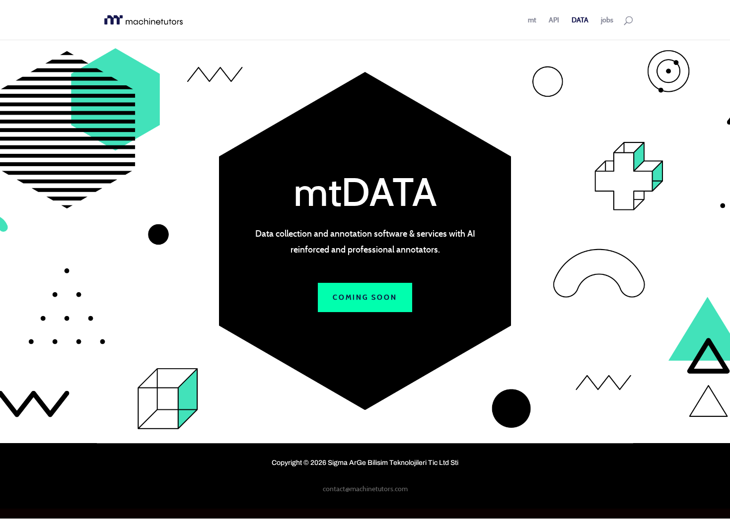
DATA (580, 20)
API (554, 20)
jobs (607, 20)
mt (532, 20)
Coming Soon (365, 297)
